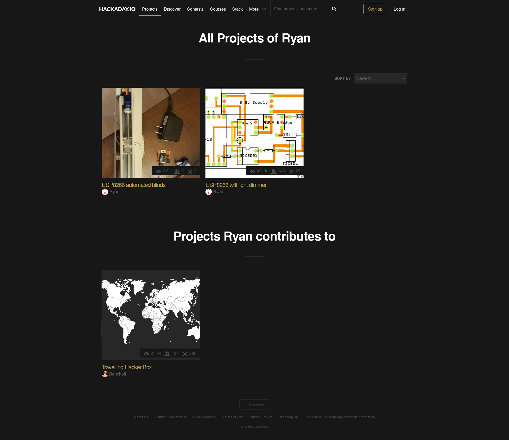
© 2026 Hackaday (254, 427)
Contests (195, 9)
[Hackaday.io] (117, 9)
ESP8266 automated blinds (133, 184)
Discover (172, 9)
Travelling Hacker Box (127, 367)
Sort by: (343, 78)
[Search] (334, 9)
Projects (149, 9)
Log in (399, 9)
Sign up (375, 9)
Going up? (256, 403)
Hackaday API (289, 417)
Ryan (296, 37)
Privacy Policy (261, 417)
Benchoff (117, 374)
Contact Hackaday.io (171, 417)
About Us (141, 417)
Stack (237, 9)
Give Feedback (204, 417)
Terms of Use (233, 417)
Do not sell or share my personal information (341, 417)
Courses (218, 9)
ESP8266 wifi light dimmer (235, 184)
